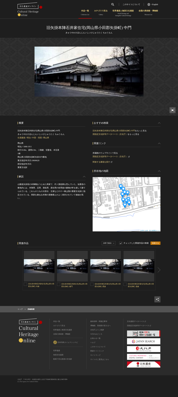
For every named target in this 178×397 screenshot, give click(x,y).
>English (154, 4)
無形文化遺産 (58, 355)
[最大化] (96, 189)
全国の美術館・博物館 (148, 12)
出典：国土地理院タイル (152, 230)
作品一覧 (85, 12)
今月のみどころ (96, 334)
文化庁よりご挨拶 (97, 330)
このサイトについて (131, 4)
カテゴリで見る (101, 12)
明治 (29, 138)
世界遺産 (56, 350)
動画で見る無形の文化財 (62, 359)
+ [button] (96, 180)
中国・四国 (37, 138)
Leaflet (142, 230)
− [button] (96, 183)
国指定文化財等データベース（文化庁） (110, 134)
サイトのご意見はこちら (99, 359)
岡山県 (46, 138)
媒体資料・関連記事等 (98, 321)
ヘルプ (92, 342)
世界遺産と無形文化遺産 (123, 13)
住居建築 (21, 138)
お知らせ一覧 (95, 338)
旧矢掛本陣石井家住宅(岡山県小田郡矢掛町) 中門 (114, 131)
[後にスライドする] (158, 269)
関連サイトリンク (97, 351)
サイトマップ (95, 355)
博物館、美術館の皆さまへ (100, 326)
